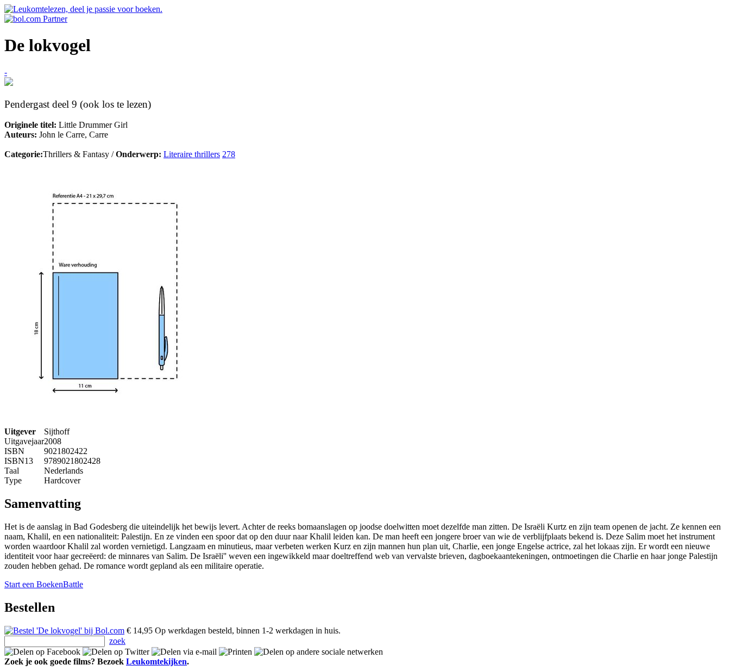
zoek (117, 640)
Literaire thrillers (192, 154)
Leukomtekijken (156, 661)
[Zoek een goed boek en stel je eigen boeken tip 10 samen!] (8, 83)
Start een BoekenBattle (43, 584)
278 (228, 154)
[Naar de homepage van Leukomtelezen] (83, 9)
